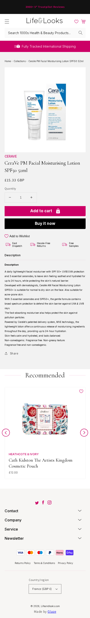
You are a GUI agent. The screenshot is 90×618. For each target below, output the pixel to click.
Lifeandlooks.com (50, 606)
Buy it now (45, 223)
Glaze (52, 611)
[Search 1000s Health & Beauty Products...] (80, 33)
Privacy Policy (65, 563)
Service (11, 529)
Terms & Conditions (45, 563)
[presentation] (5, 433)
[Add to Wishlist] (81, 391)
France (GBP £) (42, 589)
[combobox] (45, 33)
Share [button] (14, 353)
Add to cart (41, 211)
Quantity (10, 189)
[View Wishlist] (76, 21)
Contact (11, 511)
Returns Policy (23, 563)
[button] (7, 21)
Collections (20, 61)
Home (8, 61)
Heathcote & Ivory (24, 454)
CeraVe (11, 156)
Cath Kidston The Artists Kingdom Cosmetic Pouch (40, 463)
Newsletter (14, 538)
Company (13, 520)
